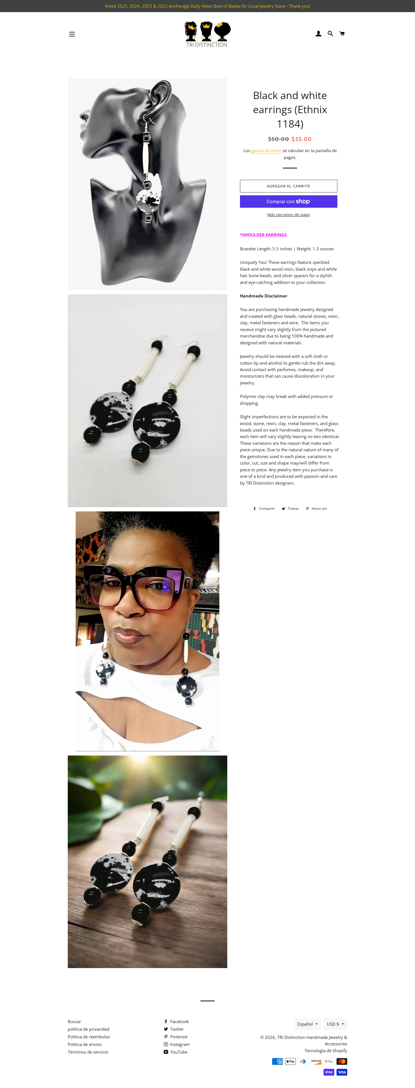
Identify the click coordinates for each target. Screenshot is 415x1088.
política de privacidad (88, 1029)
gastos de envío (266, 150)
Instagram (179, 1044)
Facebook (179, 1021)
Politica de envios (85, 1044)
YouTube (178, 1052)
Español (305, 1024)
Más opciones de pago (288, 214)
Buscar (74, 1021)
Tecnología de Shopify (326, 1050)
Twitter (176, 1029)
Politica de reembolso (89, 1036)
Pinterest (178, 1036)
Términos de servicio (88, 1052)
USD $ (333, 1024)
